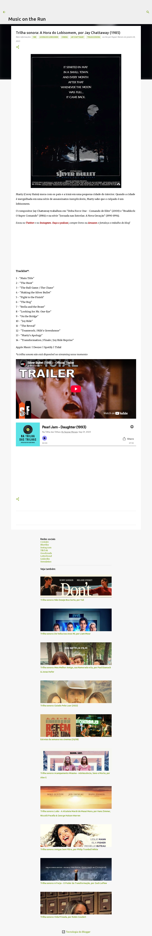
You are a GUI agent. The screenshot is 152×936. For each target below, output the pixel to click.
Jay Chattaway (77, 37)
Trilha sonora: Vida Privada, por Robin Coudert (63, 917)
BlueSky (44, 544)
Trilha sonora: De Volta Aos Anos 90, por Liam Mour (65, 634)
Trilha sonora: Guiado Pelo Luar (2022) (59, 705)
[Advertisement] (62, 6)
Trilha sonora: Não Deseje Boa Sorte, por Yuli (62, 600)
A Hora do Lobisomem (49, 37)
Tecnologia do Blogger (77, 931)
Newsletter (46, 561)
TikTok (44, 550)
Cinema (65, 37)
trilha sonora (93, 37)
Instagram (45, 547)
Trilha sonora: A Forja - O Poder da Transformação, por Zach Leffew (73, 883)
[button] (17, 47)
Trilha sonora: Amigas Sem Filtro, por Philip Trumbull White (69, 849)
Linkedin (45, 559)
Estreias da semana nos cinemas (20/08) (59, 739)
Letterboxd (46, 556)
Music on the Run (27, 19)
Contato (44, 542)
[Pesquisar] (120, 12)
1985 (34, 37)
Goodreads (46, 553)
